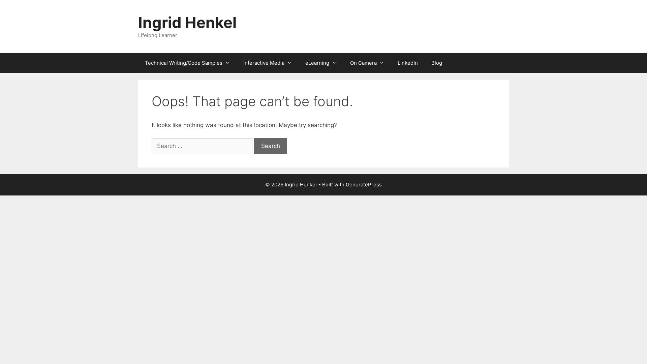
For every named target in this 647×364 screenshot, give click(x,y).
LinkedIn (408, 63)
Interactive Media (263, 63)
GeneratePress (364, 184)
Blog (436, 63)
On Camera (363, 63)
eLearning (317, 63)
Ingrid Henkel (187, 22)
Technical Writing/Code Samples (183, 63)
